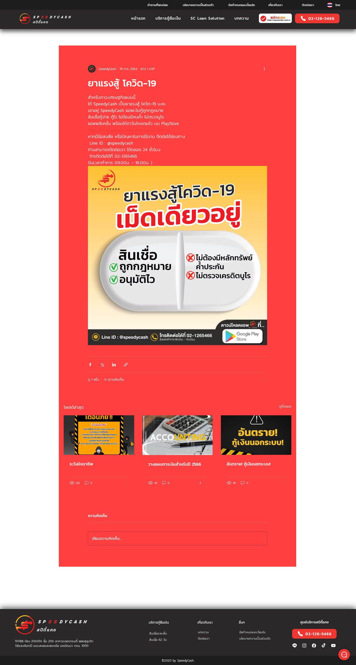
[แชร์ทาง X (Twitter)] (102, 364)
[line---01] (294, 645)
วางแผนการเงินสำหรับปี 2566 (174, 464)
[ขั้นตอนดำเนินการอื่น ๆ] (264, 69)
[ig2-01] (304, 645)
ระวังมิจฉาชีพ (81, 464)
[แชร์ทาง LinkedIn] (114, 364)
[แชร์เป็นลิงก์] (126, 364)
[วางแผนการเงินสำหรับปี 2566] (177, 435)
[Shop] (344, 654)
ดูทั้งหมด (285, 406)
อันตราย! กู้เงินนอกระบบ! (249, 464)
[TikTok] (323, 645)
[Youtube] (333, 645)
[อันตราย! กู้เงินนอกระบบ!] (256, 435)
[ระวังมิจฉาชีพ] (99, 435)
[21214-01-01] (314, 645)
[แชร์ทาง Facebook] (90, 364)
